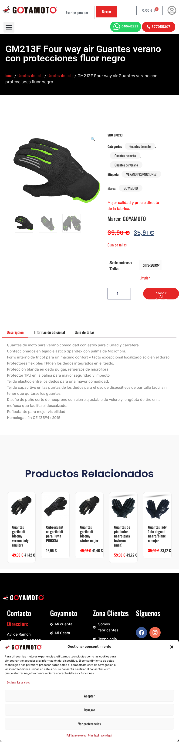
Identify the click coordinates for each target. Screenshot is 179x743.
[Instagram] (155, 632)
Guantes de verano (126, 164)
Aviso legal (93, 735)
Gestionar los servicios (18, 682)
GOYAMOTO (131, 188)
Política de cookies (76, 735)
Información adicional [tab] (49, 332)
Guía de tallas (117, 245)
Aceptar (89, 695)
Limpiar (144, 278)
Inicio (9, 75)
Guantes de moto (30, 75)
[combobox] (78, 12)
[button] (171, 646)
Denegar (89, 709)
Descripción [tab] (15, 332)
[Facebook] (141, 632)
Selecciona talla (120, 265)
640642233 (130, 26)
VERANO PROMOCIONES (141, 174)
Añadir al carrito (161, 295)
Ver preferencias (89, 723)
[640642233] (117, 26)
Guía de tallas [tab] (84, 332)
